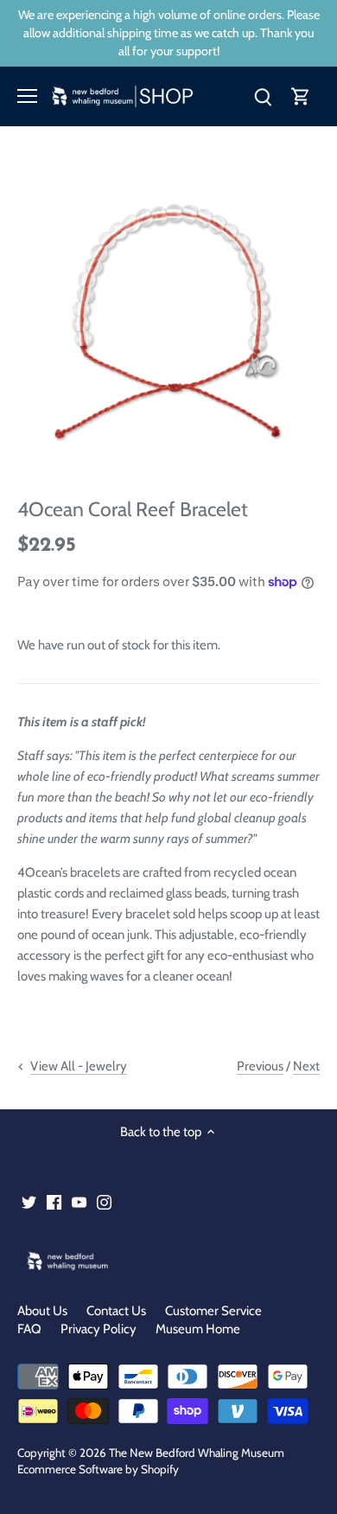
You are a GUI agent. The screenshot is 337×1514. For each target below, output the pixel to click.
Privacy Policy (98, 1329)
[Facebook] (54, 1202)
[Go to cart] (300, 96)
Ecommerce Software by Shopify (98, 1469)
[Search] (263, 96)
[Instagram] (104, 1202)
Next (306, 1066)
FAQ (29, 1329)
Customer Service (213, 1311)
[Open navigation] (27, 96)
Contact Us (116, 1311)
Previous (260, 1066)
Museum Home (198, 1329)
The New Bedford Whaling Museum (196, 1453)
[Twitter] (29, 1202)
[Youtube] (79, 1202)
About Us (42, 1311)
